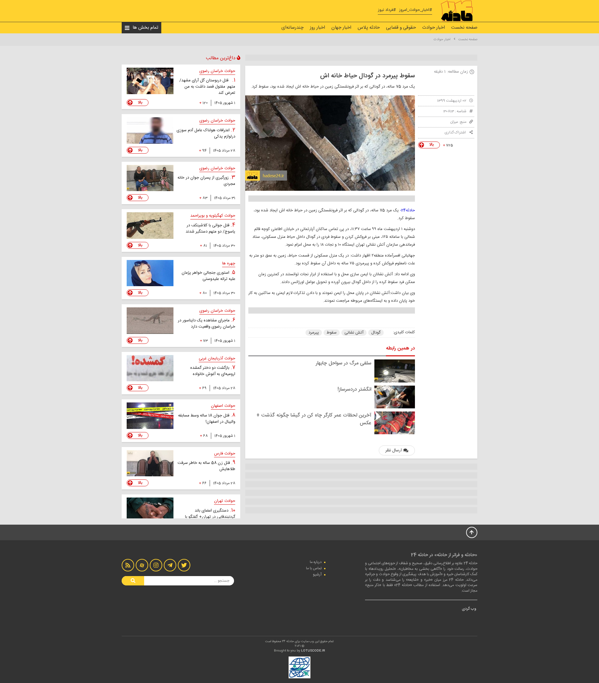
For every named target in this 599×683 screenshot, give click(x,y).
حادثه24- (407, 210)
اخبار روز (317, 27)
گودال (376, 332)
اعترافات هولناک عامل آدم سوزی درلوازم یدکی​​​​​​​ (206, 133)
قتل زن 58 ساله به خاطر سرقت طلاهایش (206, 466)
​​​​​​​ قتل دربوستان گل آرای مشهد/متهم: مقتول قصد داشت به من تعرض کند (207, 86)
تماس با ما (314, 568)
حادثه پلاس (369, 27)
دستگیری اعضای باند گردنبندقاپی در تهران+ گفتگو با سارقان (210, 517)
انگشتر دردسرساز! (354, 389)
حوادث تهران (224, 501)
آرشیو (317, 574)
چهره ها (228, 263)
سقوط (332, 332)
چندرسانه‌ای (292, 27)
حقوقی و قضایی (401, 27)
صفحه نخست (464, 27)
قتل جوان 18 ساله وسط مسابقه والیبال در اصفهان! (206, 418)
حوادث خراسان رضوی (217, 71)
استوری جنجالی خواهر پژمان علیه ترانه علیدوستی (208, 275)
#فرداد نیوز (387, 10)
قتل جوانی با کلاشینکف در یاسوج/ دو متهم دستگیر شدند (210, 228)
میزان (454, 122)
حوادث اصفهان (223, 405)
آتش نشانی (353, 332)
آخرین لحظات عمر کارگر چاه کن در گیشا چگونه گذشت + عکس (313, 419)
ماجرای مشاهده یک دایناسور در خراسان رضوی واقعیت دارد (206, 323)
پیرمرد (314, 332)
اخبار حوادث (433, 27)
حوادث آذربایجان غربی (217, 358)
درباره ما (316, 562)
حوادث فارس (224, 453)
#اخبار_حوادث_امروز (415, 10)
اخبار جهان (341, 27)
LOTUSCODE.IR (313, 650)
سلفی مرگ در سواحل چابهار (343, 363)
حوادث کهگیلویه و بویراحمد (212, 215)
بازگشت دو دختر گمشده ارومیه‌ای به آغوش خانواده (212, 371)
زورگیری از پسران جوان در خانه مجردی (206, 180)
